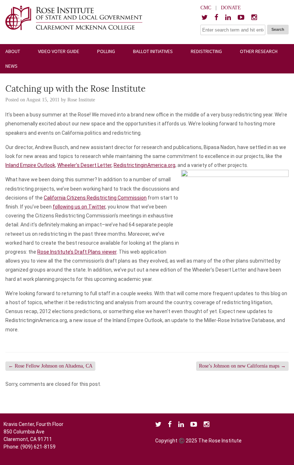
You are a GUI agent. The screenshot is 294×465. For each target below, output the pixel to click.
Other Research (259, 51)
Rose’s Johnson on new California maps (242, 366)
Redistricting (206, 51)
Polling (106, 51)
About (12, 51)
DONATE (231, 7)
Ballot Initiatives (153, 51)
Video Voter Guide (58, 51)
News (11, 66)
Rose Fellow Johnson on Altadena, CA (50, 366)
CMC (205, 7)
